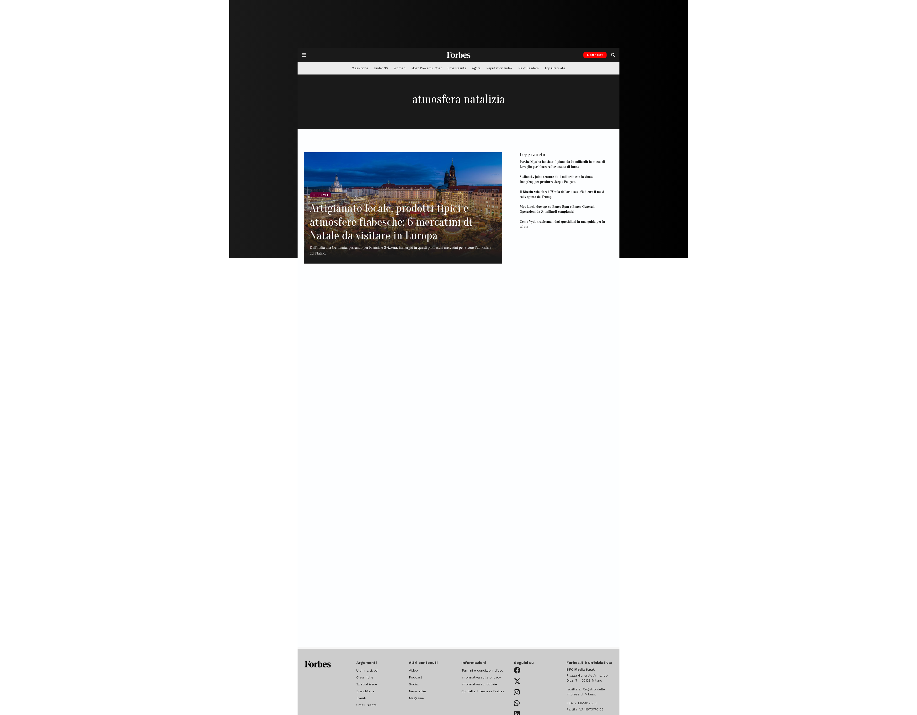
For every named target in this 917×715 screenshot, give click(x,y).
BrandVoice (365, 691)
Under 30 (381, 68)
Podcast (415, 677)
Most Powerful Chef (426, 68)
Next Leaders (528, 68)
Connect (595, 55)
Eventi (361, 698)
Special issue (366, 684)
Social (414, 684)
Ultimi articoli (367, 670)
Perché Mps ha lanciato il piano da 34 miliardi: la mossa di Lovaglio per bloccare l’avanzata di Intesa (562, 164)
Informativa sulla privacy (481, 677)
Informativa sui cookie (479, 684)
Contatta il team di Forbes (482, 691)
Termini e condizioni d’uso (482, 670)
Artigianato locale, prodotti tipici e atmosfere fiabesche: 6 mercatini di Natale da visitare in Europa (391, 221)
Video (413, 670)
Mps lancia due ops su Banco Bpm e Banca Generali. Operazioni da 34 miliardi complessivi (558, 209)
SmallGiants (457, 68)
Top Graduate (554, 68)
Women (399, 68)
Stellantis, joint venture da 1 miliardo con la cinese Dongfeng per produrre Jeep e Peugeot (556, 179)
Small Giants (366, 705)
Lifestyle (320, 195)
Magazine (416, 698)
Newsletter (417, 691)
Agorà (476, 68)
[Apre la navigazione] (304, 54)
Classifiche (360, 68)
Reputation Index (499, 68)
